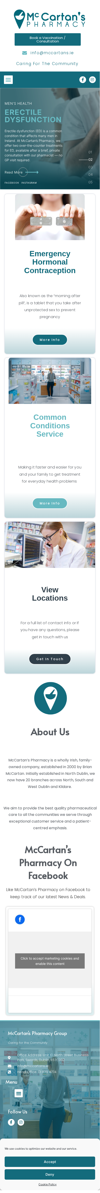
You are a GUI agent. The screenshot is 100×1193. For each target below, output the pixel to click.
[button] (8, 79)
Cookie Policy (48, 1184)
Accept (50, 1162)
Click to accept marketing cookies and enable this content (50, 961)
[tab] (90, 154)
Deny (49, 1174)
